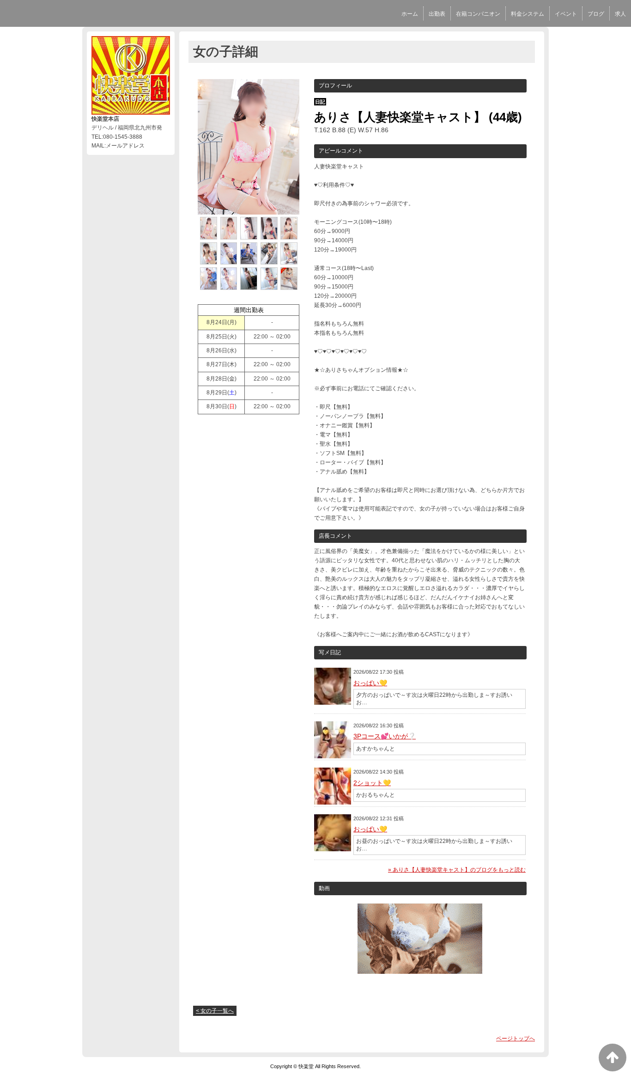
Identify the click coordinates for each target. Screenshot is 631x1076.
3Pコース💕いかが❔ (384, 736)
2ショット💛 (372, 783)
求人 (620, 14)
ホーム (409, 14)
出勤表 (437, 14)
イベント (566, 14)
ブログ (596, 14)
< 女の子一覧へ (215, 1011)
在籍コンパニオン (478, 14)
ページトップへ (515, 1038)
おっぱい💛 (370, 683)
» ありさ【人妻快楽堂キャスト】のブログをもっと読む (457, 870)
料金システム (527, 14)
